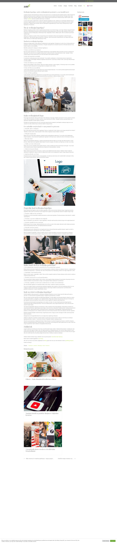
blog (46, 340)
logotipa (30, 18)
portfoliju (41, 338)
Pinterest (47, 345)
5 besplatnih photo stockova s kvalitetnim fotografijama (40, 450)
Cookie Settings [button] (106, 540)
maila (52, 336)
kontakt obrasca (58, 336)
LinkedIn (35, 345)
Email (44, 345)
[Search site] (84, 6)
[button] (80, 24)
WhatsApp (40, 345)
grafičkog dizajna (69, 340)
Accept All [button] (113, 540)
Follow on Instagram (84, 19)
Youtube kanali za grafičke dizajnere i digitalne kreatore (42, 414)
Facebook (30, 345)
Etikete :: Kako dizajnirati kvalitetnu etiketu (41, 379)
